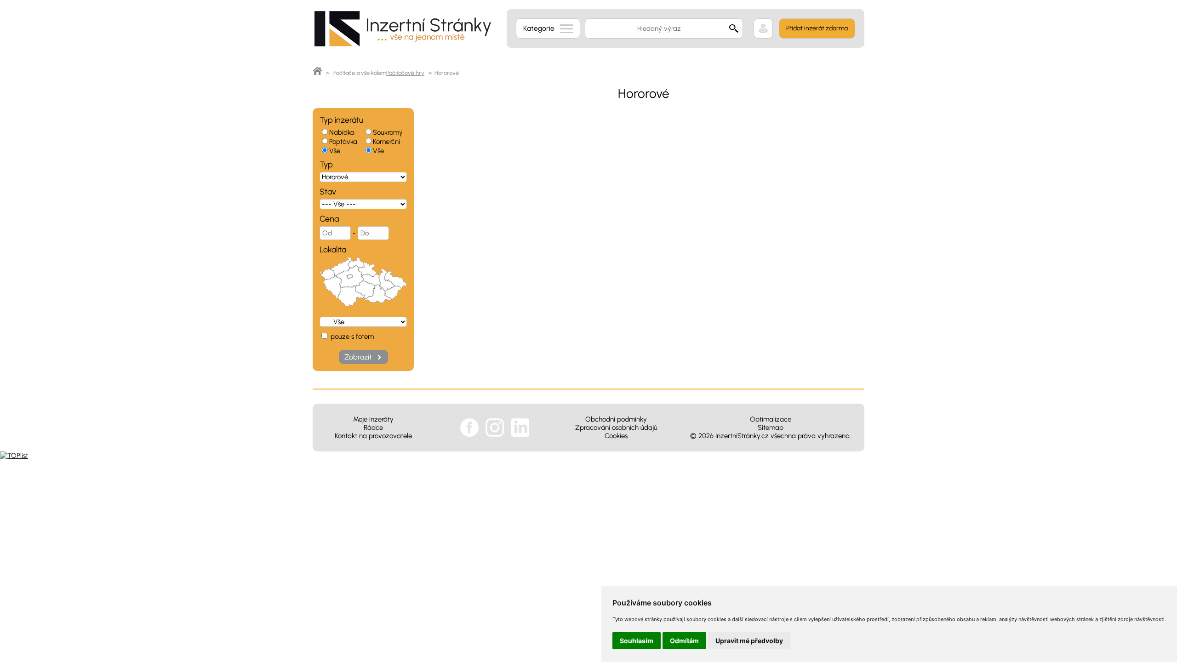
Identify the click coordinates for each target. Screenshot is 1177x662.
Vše (334, 151)
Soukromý (388, 132)
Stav (328, 192)
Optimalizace (770, 419)
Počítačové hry (405, 72)
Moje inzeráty (373, 419)
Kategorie (538, 28)
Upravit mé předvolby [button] (749, 641)
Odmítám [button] (684, 641)
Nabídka (341, 132)
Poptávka (343, 141)
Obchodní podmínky (616, 419)
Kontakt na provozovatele (373, 436)
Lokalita (333, 250)
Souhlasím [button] (636, 641)
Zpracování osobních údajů (616, 427)
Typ (326, 165)
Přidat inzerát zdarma (817, 28)
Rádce (373, 427)
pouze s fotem (351, 336)
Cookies (616, 436)
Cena (329, 219)
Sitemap (770, 427)
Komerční (386, 141)
